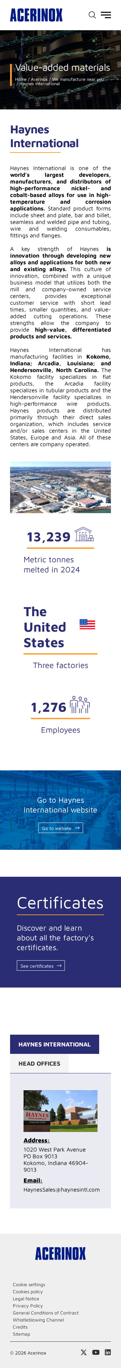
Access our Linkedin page (108, 1352)
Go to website (57, 828)
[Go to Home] (36, 15)
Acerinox (39, 79)
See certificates (37, 966)
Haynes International (39, 83)
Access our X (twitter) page (83, 1352)
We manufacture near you (77, 79)
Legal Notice (26, 1298)
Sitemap (21, 1334)
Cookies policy (28, 1291)
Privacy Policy (28, 1305)
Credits (20, 1327)
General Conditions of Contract (46, 1312)
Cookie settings (29, 1284)
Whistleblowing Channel (38, 1320)
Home (21, 79)
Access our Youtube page (96, 1352)
